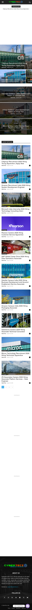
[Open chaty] (28, 606)
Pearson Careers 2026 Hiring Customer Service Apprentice (12, 234)
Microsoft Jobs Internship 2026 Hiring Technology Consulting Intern (15, 210)
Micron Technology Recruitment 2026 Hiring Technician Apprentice (15, 354)
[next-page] (12, 387)
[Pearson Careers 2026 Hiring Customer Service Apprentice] (16, 223)
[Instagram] (8, 597)
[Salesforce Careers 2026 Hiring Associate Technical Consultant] (16, 320)
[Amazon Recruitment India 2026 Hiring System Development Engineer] (13, 76)
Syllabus (16, 90)
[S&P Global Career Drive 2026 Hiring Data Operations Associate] (16, 247)
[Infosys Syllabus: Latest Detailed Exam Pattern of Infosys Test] (16, 111)
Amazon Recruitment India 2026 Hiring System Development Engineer (16, 186)
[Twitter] (23, 597)
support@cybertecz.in (12, 587)
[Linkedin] (12, 597)
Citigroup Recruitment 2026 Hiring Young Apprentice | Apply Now (14, 162)
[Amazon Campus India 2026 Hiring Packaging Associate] (16, 297)
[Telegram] (19, 597)
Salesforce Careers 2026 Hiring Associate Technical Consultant (13, 330)
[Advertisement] (16, 26)
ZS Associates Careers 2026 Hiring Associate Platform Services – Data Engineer (15, 379)
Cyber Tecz (4, 165)
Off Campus (4, 61)
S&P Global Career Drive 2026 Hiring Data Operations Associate (15, 257)
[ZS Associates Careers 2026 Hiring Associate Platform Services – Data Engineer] (16, 368)
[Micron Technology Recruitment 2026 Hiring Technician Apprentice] (16, 344)
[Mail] (15, 597)
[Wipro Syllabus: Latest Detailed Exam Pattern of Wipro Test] (16, 127)
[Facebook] (4, 597)
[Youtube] (27, 597)
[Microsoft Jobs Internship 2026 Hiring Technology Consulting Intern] (16, 200)
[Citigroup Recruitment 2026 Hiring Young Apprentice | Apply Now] (16, 57)
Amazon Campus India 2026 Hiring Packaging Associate (14, 307)
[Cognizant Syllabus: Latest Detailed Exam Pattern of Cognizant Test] (16, 94)
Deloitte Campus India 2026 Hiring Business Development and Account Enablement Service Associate (15, 282)
